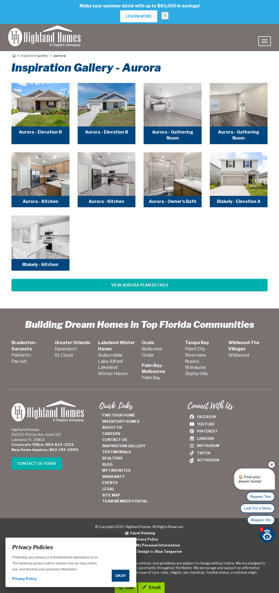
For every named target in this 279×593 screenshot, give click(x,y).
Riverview (195, 355)
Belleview (152, 348)
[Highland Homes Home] (44, 31)
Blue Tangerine (168, 551)
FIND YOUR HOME (118, 415)
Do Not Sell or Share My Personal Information (139, 545)
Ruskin (192, 361)
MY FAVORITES (116, 470)
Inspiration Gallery (34, 56)
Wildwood (238, 355)
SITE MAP (111, 495)
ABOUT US (112, 427)
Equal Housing (142, 533)
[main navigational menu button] (264, 41)
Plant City (195, 348)
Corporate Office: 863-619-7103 (42, 444)
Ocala (147, 355)
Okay (120, 575)
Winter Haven (113, 373)
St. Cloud (64, 355)
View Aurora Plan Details (139, 285)
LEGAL (108, 489)
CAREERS (111, 433)
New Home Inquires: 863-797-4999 (44, 449)
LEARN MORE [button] (139, 16)
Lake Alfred (110, 361)
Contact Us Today (36, 463)
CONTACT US (114, 439)
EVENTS (110, 482)
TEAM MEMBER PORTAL (125, 501)
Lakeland (107, 367)
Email (154, 587)
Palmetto (21, 355)
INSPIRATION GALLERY (123, 446)
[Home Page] (13, 56)
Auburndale (110, 355)
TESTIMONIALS (116, 452)
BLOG (107, 464)
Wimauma (195, 367)
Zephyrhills (196, 373)
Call (129, 587)
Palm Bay (151, 377)
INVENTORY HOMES (121, 421)
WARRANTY (113, 476)
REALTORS (112, 458)
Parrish (19, 361)
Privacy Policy (146, 539)
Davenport (66, 348)
